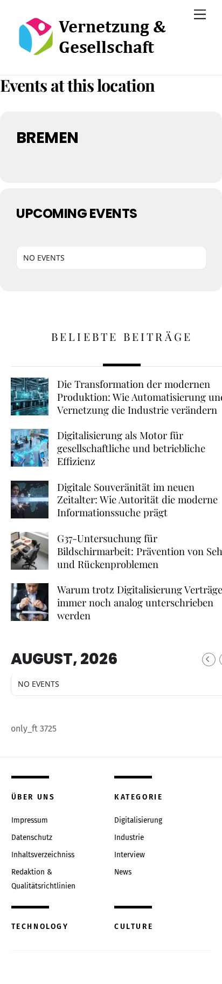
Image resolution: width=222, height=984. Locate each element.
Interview (129, 854)
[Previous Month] (209, 659)
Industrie (129, 837)
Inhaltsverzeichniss (42, 854)
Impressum (29, 820)
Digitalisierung (138, 820)
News (122, 872)
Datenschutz (31, 837)
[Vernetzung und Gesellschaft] (91, 44)
